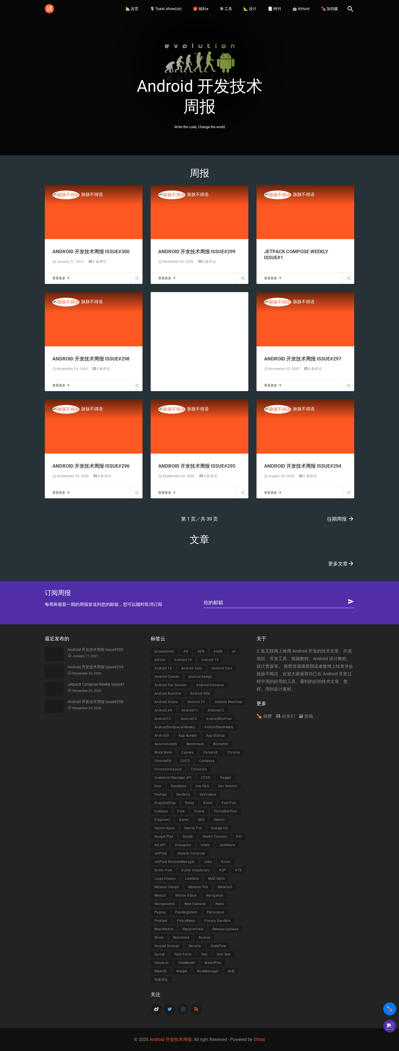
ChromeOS (162, 761)
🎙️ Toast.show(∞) (166, 9)
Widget (181, 971)
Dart (157, 786)
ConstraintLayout (168, 769)
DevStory (183, 794)
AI (234, 651)
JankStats (227, 845)
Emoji (189, 803)
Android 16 (163, 668)
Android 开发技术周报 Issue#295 (196, 466)
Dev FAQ (202, 786)
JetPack (160, 853)
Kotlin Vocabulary (196, 870)
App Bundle (188, 735)
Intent (205, 845)
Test (204, 954)
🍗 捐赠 (264, 716)
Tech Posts (182, 954)
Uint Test (224, 954)
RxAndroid (181, 937)
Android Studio (166, 702)
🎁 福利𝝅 (200, 9)
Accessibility (164, 651)
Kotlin (225, 862)
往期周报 (340, 518)
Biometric (220, 744)
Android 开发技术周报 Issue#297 (302, 359)
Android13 (162, 719)
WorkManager (207, 971)
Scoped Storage (166, 946)
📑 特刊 (274, 9)
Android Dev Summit (170, 685)
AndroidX (161, 735)
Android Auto (191, 668)
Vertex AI (161, 963)
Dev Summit (227, 786)
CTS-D (206, 778)
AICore (159, 660)
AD (185, 651)
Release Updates (225, 929)
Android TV (196, 702)
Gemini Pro (193, 828)
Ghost (259, 1039)
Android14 (188, 719)
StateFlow (218, 946)
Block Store (163, 752)
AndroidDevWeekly (218, 727)
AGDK (218, 651)
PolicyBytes (186, 921)
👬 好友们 (285, 716)
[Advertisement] (199, 343)
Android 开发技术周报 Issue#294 (302, 466)
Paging (160, 912)
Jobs (208, 862)
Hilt (239, 836)
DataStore (178, 786)
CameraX (210, 752)
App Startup (215, 735)
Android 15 (209, 660)
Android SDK (200, 693)
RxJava (204, 937)
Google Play (163, 836)
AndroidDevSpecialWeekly (174, 727)
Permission (215, 912)
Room (159, 937)
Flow (181, 811)
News (220, 904)
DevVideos (208, 794)
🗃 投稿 (306, 716)
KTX (238, 870)
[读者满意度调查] (389, 1026)
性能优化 (161, 980)
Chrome (233, 752)
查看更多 (61, 278)
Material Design (166, 887)
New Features (195, 904)
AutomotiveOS (165, 744)
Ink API (160, 845)
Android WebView (228, 702)
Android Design (200, 677)
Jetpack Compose (191, 853)
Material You (198, 887)
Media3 (160, 895)
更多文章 (341, 563)
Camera (187, 752)
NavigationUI (164, 904)
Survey (159, 954)
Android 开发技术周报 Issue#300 (90, 251)
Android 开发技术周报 (171, 1039)
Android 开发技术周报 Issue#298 (90, 359)
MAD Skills (216, 879)
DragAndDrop (165, 803)
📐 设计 (249, 9)
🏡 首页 (131, 9)
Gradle (188, 836)
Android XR (163, 710)
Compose (206, 761)
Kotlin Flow (163, 870)
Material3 (225, 887)
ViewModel (186, 963)
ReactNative (163, 929)
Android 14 (183, 660)
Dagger (225, 778)
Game (183, 820)
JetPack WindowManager (174, 862)
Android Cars (222, 668)
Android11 (190, 710)
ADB (201, 651)
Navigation (215, 895)
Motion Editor (186, 895)
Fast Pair (229, 803)
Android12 (216, 710)
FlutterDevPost (225, 811)
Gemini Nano (164, 828)
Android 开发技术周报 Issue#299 (196, 251)
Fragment (162, 820)
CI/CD (185, 761)
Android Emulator (210, 685)
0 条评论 (99, 261)
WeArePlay (212, 963)
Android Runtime (167, 693)
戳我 (309, 666)
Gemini (219, 820)
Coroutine (199, 769)
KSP (222, 870)
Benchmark (195, 744)
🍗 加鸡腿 (329, 9)
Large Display (165, 879)
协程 (231, 971)
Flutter (199, 811)
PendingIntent (186, 912)
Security (195, 946)
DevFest (160, 794)
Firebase (161, 811)
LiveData (192, 879)
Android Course (166, 677)
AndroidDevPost (219, 719)
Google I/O (219, 828)
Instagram (183, 845)
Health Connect (214, 836)
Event (208, 803)
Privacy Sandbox (217, 921)
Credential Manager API (173, 778)
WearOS (160, 971)
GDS (201, 820)
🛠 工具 (226, 9)
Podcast (160, 921)
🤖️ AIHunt (301, 9)
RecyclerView (193, 929)
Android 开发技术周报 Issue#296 (90, 466)
